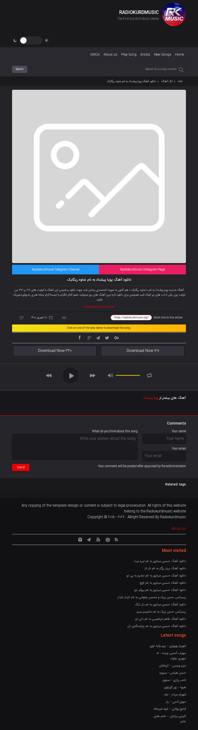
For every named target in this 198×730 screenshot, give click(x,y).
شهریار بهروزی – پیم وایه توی (168, 646)
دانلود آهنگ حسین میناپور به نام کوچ (163, 583)
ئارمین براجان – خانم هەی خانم (170, 719)
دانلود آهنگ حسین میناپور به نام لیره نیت (160, 561)
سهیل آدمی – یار (176, 701)
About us (110, 54)
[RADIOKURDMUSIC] (174, 15)
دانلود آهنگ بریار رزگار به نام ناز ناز (165, 568)
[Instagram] (79, 539)
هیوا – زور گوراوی (175, 687)
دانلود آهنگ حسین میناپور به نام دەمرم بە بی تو (156, 575)
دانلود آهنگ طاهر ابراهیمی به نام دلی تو (160, 619)
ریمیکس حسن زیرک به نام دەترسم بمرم (161, 611)
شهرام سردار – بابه (175, 694)
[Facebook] (79, 337)
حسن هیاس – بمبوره (173, 673)
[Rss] (116, 539)
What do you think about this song (115, 431)
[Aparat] (107, 539)
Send (21, 467)
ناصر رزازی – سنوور (174, 680)
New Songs (162, 54)
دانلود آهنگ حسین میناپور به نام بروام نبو (160, 590)
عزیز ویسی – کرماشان (172, 665)
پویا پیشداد (150, 398)
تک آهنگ (166, 81)
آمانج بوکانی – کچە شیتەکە (170, 709)
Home (179, 54)
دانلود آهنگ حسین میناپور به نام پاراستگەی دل (156, 626)
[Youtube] (97, 539)
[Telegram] (97, 337)
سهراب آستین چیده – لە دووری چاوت (171, 656)
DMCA (95, 54)
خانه (180, 81)
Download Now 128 (143, 351)
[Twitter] (107, 337)
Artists (145, 54)
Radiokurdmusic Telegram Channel (55, 269)
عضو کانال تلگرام (69, 294)
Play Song (128, 54)
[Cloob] (116, 337)
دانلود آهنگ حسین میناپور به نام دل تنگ (160, 604)
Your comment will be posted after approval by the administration (142, 466)
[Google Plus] (88, 337)
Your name (179, 431)
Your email (179, 448)
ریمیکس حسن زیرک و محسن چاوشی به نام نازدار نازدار (152, 597)
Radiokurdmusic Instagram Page (142, 269)
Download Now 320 (55, 351)
